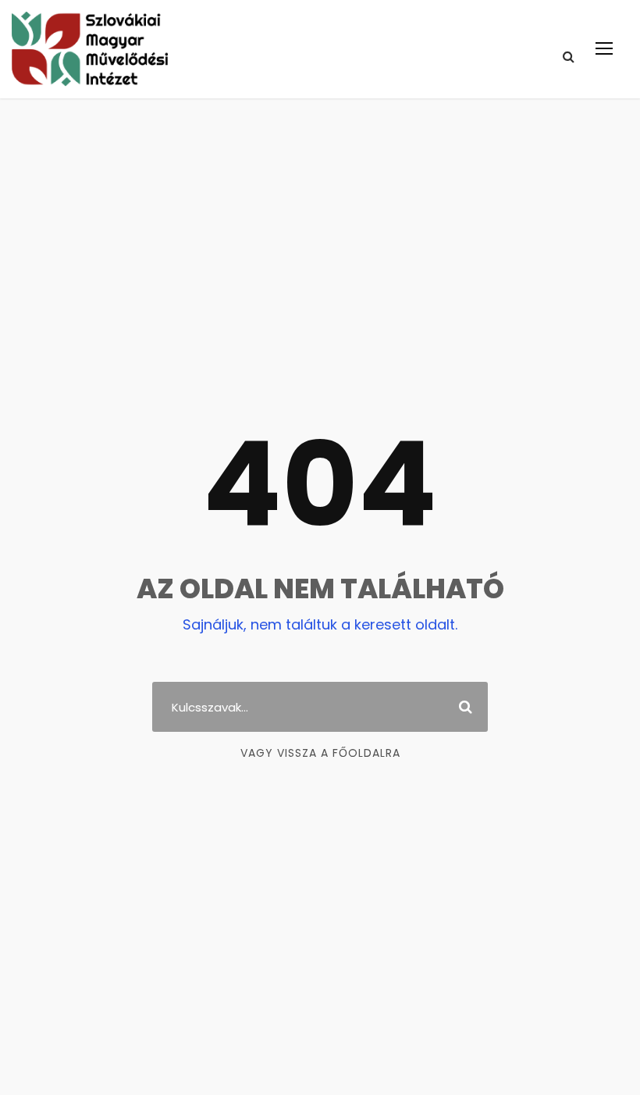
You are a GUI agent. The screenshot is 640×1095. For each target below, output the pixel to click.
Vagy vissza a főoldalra (320, 753)
